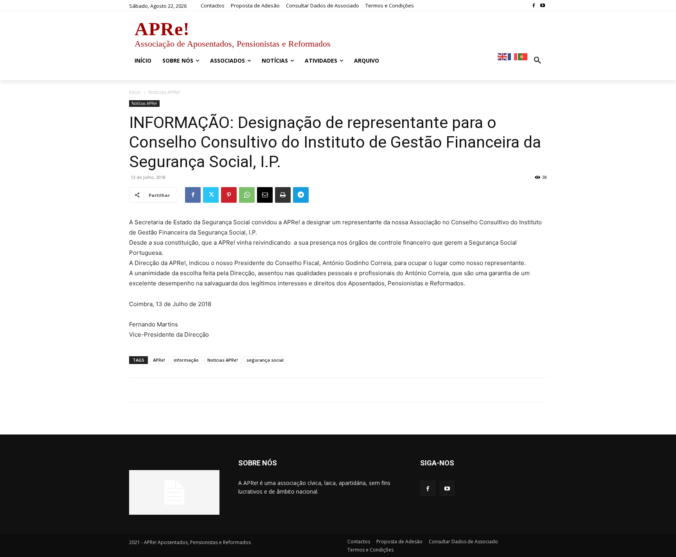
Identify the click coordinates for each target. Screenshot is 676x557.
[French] (513, 56)
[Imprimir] (283, 195)
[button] (537, 60)
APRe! (159, 360)
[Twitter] (211, 195)
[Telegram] (301, 195)
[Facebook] (533, 5)
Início (135, 92)
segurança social (265, 360)
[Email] (265, 195)
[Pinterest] (229, 195)
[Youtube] (542, 5)
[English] (503, 56)
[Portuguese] (523, 56)
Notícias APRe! (144, 103)
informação (186, 360)
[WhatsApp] (247, 195)
